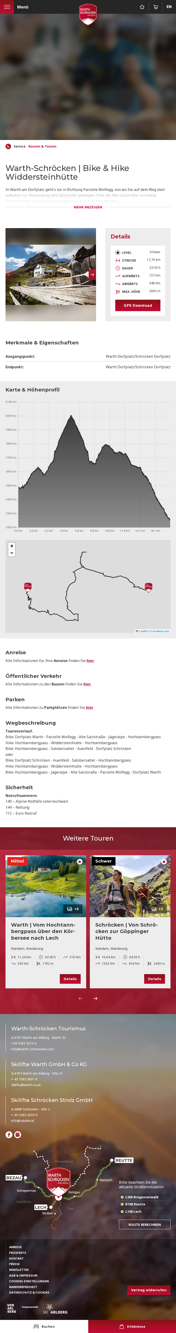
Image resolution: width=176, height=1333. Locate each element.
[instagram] (17, 1134)
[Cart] (155, 7)
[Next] (95, 998)
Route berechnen (145, 1224)
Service (20, 146)
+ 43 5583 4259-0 (24, 1115)
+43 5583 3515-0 (23, 1043)
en (169, 7)
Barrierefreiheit (23, 1287)
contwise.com (160, 631)
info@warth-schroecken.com (32, 1049)
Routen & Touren (42, 146)
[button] (92, 274)
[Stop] (9, 130)
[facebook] (9, 1134)
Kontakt (16, 1258)
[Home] (8, 146)
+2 (161, 909)
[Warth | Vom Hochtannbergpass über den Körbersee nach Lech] (46, 886)
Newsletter (19, 1270)
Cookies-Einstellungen (29, 1281)
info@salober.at (22, 1120)
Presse (14, 1264)
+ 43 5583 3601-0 (24, 1079)
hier (90, 660)
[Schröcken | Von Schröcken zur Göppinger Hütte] (130, 886)
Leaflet (143, 631)
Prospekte (17, 1253)
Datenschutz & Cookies (29, 1292)
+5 (76, 909)
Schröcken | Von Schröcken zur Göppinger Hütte (126, 931)
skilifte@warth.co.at (26, 1085)
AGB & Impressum (23, 1275)
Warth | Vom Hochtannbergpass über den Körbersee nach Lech (43, 931)
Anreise (15, 1247)
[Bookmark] (142, 7)
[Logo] (88, 14)
